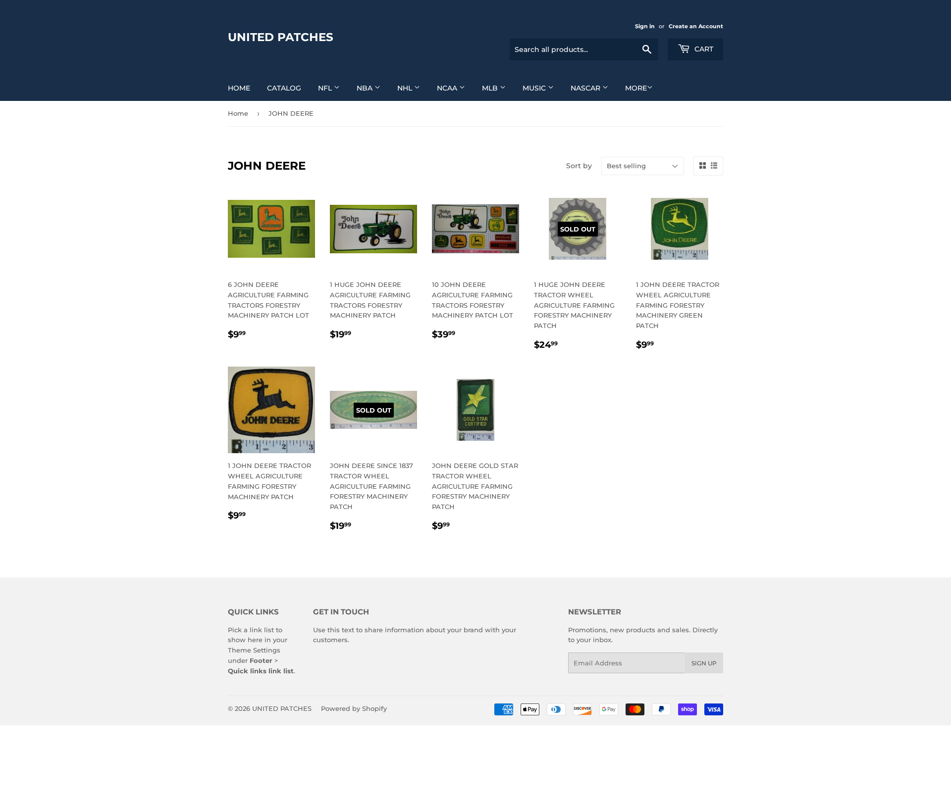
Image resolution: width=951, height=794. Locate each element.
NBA (365, 88)
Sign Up (704, 663)
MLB (491, 88)
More (636, 88)
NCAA (448, 88)
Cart (702, 49)
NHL (405, 88)
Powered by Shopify (354, 708)
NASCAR (586, 88)
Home (239, 88)
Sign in (645, 26)
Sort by (579, 165)
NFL (326, 88)
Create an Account (696, 26)
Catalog (284, 88)
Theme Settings (254, 650)
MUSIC (535, 88)
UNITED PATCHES (280, 37)
